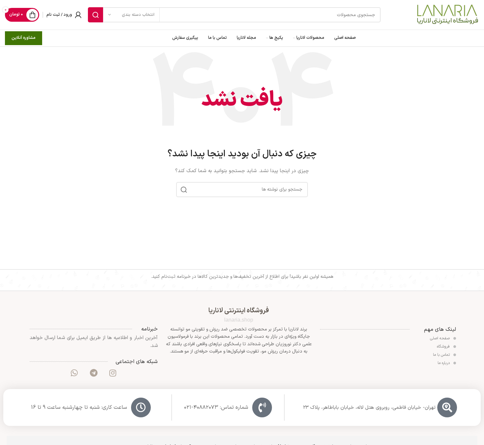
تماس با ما (442, 355)
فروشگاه (444, 347)
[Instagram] (112, 373)
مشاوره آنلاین (24, 38)
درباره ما (444, 363)
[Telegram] (93, 373)
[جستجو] (95, 14)
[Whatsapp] (74, 373)
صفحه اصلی (440, 338)
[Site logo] (447, 14)
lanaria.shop (238, 320)
